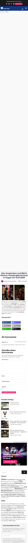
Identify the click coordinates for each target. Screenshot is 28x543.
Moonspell (3, 514)
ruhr (10, 492)
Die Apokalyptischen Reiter (19, 505)
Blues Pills (18, 503)
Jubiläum (21, 485)
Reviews (25, 489)
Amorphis (3, 503)
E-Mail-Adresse (5, 381)
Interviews (18, 485)
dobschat (4, 342)
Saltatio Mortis (16, 515)
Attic (8, 503)
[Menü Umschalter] (22, 9)
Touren (3, 496)
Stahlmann (10, 517)
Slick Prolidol (16, 307)
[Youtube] (13, 4)
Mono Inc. (21, 512)
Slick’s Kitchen (18, 306)
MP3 (4, 489)
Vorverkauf (3, 497)
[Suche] (24, 472)
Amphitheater (11, 479)
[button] (26, 8)
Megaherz (15, 512)
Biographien (7, 481)
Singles (6, 494)
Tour (23, 494)
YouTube (6, 497)
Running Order (15, 492)
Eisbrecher (20, 507)
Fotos (24, 483)
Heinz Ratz (22, 304)
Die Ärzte (13, 507)
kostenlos (21, 487)
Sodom (6, 517)
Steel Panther (17, 517)
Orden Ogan (21, 514)
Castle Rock (15, 481)
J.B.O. (8, 510)
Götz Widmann (20, 508)
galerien (3, 485)
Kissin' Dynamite (15, 510)
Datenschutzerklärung (17, 541)
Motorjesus (8, 514)
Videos (22, 496)
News (7, 11)
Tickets (19, 494)
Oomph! (16, 514)
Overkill (3, 515)
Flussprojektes (14, 303)
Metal (2, 489)
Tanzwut (11, 519)
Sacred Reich (8, 515)
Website (4, 386)
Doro (16, 507)
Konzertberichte (6, 487)
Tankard (7, 519)
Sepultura (22, 515)
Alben (4, 479)
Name (3, 376)
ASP (6, 503)
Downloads (4, 483)
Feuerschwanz (4, 508)
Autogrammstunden (20, 479)
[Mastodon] (7, 4)
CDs (21, 481)
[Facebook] (9, 4)
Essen (13, 483)
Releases (19, 489)
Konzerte (15, 487)
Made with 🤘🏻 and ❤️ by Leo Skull (14, 1)
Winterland (6, 520)
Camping (11, 481)
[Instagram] (11, 4)
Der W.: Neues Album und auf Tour (18, 412)
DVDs (8, 483)
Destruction (10, 505)
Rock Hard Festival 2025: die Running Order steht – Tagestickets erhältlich (18, 432)
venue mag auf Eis (14, 402)
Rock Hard (18, 491)
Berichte (3, 481)
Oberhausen (12, 489)
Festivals (18, 483)
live (25, 487)
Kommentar (5, 359)
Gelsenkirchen (11, 485)
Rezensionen (6, 491)
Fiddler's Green (12, 508)
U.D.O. (22, 519)
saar (20, 492)
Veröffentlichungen (13, 496)
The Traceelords (17, 519)
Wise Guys (12, 520)
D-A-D (5, 505)
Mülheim (8, 489)
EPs (10, 483)
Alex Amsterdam (8, 306)
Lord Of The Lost (8, 512)
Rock (14, 491)
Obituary (13, 514)
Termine (12, 494)
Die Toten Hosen (6, 507)
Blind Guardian (12, 503)
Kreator (21, 510)
